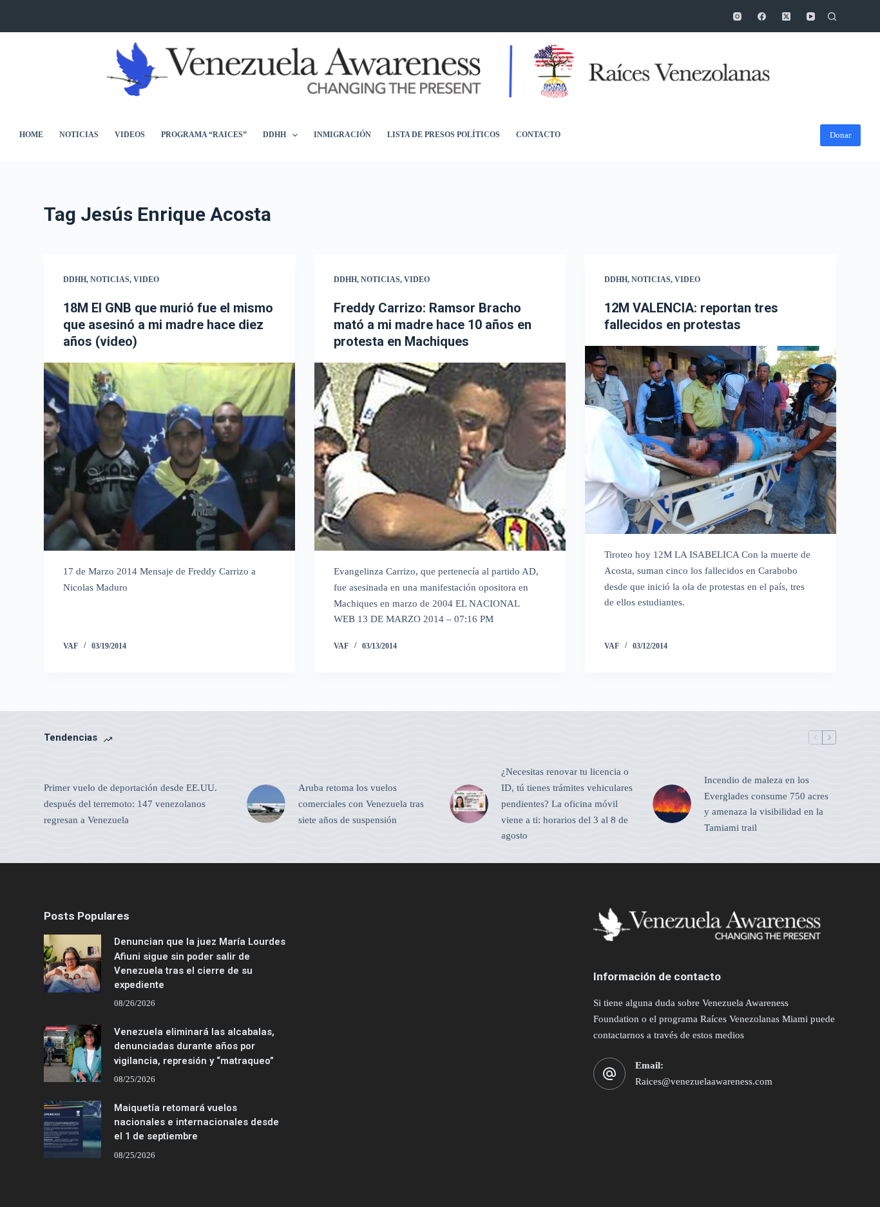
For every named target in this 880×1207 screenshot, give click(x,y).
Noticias (79, 134)
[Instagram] (737, 16)
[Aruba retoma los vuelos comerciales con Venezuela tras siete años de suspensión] (266, 803)
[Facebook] (762, 16)
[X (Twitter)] (786, 16)
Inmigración (342, 134)
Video (146, 279)
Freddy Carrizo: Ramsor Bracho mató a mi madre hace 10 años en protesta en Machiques (432, 324)
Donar (840, 135)
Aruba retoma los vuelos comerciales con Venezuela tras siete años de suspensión (361, 804)
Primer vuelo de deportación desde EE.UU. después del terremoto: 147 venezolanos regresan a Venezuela (130, 804)
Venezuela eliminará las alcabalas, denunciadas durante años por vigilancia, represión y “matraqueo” (194, 1046)
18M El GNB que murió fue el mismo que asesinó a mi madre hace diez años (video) (168, 324)
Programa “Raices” (204, 134)
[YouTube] (811, 16)
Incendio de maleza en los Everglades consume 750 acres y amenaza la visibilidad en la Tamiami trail (766, 804)
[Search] (832, 16)
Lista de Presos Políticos (443, 134)
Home (31, 134)
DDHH (274, 134)
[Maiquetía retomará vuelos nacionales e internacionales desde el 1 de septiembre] (72, 1129)
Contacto (538, 134)
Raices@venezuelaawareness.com (703, 1081)
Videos (130, 134)
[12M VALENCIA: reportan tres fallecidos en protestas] (710, 440)
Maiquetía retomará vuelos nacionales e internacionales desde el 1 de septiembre (196, 1122)
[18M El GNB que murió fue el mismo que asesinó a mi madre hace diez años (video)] (169, 457)
